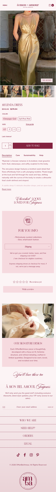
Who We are (28, 420)
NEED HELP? (28, 428)
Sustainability (29, 155)
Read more (6, 189)
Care (18, 155)
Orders (28, 435)
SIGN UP (50, 407)
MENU (5, 5)
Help (41, 155)
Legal (28, 443)
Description (7, 155)
